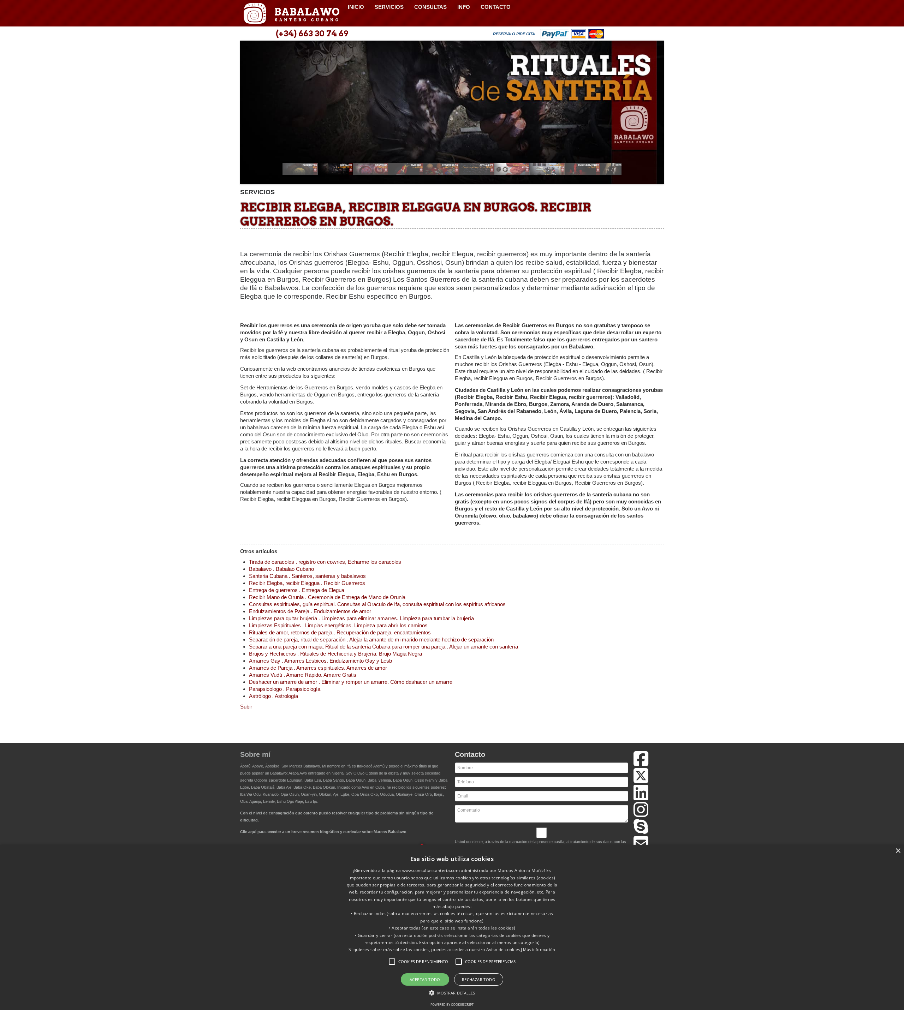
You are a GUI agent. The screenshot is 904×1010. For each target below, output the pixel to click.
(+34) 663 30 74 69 (312, 33)
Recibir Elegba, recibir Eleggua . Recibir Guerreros (307, 583)
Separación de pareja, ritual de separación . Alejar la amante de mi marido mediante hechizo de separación (371, 640)
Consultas (430, 7)
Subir (246, 707)
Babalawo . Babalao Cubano (281, 569)
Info (463, 7)
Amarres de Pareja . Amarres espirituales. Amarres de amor (318, 668)
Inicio (356, 7)
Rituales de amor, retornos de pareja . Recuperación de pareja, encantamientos (340, 632)
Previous (249, 114)
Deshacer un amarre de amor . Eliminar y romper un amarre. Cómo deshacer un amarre (350, 682)
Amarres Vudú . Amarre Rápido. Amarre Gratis (302, 675)
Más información (539, 949)
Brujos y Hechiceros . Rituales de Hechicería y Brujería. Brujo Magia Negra (335, 654)
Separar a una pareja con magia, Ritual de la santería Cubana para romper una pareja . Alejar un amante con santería (383, 647)
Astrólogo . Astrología (273, 696)
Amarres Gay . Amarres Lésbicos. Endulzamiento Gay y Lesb (320, 661)
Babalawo (291, 13)
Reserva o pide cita (514, 34)
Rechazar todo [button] (478, 979)
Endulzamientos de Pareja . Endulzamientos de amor (310, 611)
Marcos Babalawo (304, 766)
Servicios (389, 7)
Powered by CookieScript (452, 1004)
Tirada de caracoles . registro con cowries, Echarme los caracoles (325, 562)
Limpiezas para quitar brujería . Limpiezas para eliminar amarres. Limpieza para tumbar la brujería (361, 618)
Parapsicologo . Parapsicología (284, 689)
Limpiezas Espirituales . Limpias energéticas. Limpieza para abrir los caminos (338, 625)
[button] (392, 962)
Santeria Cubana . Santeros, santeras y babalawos (307, 576)
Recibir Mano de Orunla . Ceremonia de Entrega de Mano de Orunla (327, 597)
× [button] (897, 851)
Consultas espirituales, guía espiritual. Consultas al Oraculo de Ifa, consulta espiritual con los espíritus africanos (377, 604)
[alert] (452, 927)
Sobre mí (255, 754)
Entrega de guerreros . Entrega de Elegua (296, 590)
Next (654, 114)
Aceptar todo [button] (425, 979)
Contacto (496, 7)
